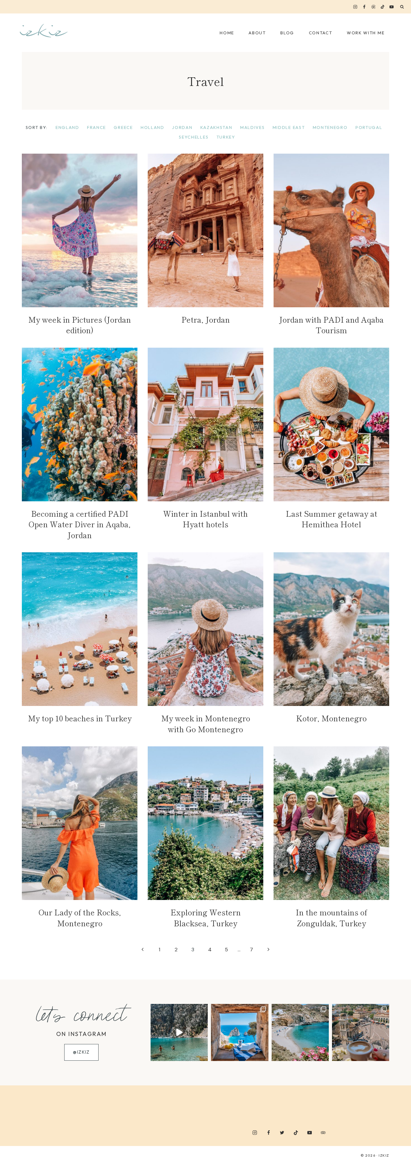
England (67, 127)
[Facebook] (364, 7)
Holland (152, 127)
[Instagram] (355, 7)
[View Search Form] (402, 7)
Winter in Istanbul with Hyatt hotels (205, 519)
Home (227, 32)
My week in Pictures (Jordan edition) (79, 325)
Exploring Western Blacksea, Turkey (206, 917)
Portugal (368, 127)
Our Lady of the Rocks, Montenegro (80, 917)
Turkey (225, 137)
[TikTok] (382, 7)
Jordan (182, 127)
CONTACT (320, 32)
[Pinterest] (373, 7)
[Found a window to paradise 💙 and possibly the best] (239, 1032)
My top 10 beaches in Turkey (80, 718)
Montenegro (330, 127)
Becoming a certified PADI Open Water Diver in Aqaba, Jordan (80, 524)
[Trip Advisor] (323, 1132)
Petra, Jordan (205, 319)
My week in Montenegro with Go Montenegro (205, 723)
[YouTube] (392, 7)
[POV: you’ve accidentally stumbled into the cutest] (179, 1032)
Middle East (289, 127)
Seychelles (193, 137)
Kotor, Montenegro (331, 718)
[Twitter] (282, 1132)
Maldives (252, 127)
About (257, 32)
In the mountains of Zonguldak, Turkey (331, 917)
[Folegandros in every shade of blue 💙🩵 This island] (300, 1032)
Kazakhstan (216, 127)
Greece (123, 127)
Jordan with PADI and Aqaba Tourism (331, 325)
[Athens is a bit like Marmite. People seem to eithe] (360, 1032)
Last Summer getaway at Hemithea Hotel (331, 519)
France (96, 127)
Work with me (365, 32)
